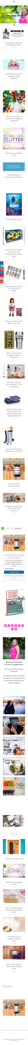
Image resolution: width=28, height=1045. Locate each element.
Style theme (19, 1039)
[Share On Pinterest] (1, 275)
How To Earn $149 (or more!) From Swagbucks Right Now (14, 118)
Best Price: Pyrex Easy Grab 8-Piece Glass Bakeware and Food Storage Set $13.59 (14, 412)
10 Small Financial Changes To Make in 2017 (14, 938)
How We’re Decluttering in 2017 (14, 154)
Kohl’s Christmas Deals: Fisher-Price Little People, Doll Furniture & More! (14, 253)
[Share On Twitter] (1, 265)
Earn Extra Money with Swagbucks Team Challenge (14, 76)
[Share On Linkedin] (1, 272)
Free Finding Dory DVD (14, 219)
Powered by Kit (14, 579)
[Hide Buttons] (0, 284)
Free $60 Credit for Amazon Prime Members (13, 176)
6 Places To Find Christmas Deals (14, 485)
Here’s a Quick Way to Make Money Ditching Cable (14, 966)
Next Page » (18, 528)
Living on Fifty (14, 14)
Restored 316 (14, 1040)
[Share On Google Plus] (1, 269)
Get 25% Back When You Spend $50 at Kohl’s (13, 44)
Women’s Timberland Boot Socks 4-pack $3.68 (13, 450)
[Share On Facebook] (1, 262)
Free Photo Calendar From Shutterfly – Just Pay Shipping (14, 384)
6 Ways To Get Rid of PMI (14, 859)
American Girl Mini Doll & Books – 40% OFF (14, 322)
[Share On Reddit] (1, 278)
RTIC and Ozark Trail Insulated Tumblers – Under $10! (13, 355)
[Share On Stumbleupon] (1, 281)
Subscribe (14, 572)
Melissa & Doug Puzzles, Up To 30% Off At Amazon (13, 288)
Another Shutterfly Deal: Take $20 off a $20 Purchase (14, 508)
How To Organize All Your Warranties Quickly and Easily (14, 910)
